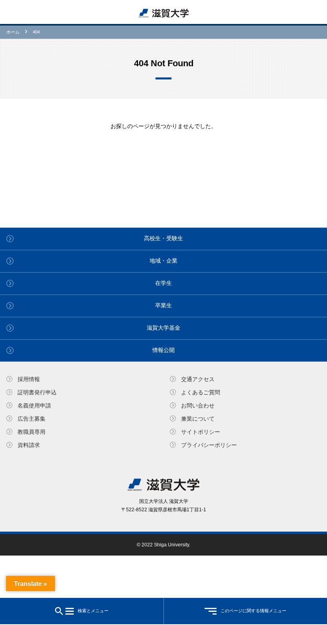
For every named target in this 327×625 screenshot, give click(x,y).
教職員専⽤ (31, 432)
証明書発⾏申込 (37, 392)
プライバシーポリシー (209, 445)
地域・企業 (163, 260)
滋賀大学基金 (163, 327)
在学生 (163, 283)
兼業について (198, 418)
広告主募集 (31, 418)
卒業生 (163, 305)
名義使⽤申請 (34, 405)
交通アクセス (198, 379)
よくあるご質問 (200, 392)
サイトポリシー (200, 432)
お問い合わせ (198, 405)
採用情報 (29, 379)
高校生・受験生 (163, 238)
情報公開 (163, 350)
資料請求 (29, 445)
